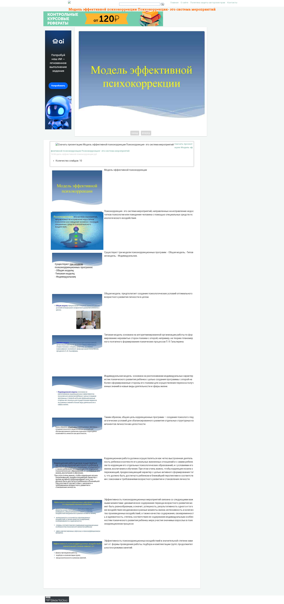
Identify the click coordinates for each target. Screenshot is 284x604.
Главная (174, 2)
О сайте (184, 2)
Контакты (232, 2)
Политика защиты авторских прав (207, 2)
